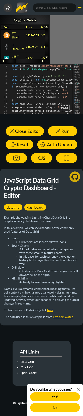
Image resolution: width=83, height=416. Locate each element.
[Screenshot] (16, 158)
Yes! (55, 397)
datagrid (13, 207)
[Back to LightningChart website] (8, 7)
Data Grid (27, 361)
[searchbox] (54, 7)
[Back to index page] (24, 7)
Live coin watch (63, 317)
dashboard (35, 207)
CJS (41, 158)
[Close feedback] (78, 390)
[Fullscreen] (66, 158)
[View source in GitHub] (74, 176)
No (55, 407)
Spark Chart (28, 372)
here (50, 310)
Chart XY (27, 367)
